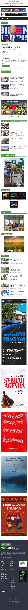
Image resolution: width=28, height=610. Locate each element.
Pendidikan (12, 582)
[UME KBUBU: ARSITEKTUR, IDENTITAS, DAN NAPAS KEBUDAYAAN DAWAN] (5, 267)
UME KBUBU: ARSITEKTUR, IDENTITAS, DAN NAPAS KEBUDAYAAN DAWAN (15, 269)
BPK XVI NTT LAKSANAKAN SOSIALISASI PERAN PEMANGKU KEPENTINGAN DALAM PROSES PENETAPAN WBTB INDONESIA (17, 261)
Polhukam (12, 584)
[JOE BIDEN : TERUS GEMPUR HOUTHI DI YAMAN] (14, 26)
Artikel (11, 561)
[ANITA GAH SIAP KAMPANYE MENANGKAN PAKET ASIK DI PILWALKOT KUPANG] (5, 130)
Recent (14, 121)
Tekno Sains (12, 588)
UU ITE (2, 585)
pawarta (12, 54)
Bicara (4, 56)
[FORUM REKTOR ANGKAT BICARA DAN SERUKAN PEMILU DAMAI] (5, 123)
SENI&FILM (3, 580)
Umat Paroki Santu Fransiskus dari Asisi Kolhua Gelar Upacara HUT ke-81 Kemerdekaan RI (17, 78)
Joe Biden (18, 56)
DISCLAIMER (3, 563)
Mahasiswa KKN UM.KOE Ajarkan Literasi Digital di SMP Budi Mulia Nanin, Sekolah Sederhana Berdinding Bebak (17, 86)
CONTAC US (3, 561)
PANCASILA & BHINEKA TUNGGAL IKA (4, 573)
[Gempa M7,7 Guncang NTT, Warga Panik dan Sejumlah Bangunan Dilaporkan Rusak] (5, 93)
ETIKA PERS (3, 565)
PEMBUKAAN (3, 576)
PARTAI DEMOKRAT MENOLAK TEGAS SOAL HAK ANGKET (18, 292)
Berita (11, 563)
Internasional (4, 44)
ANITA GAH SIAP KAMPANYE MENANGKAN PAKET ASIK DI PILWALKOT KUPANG (16, 132)
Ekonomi (12, 567)
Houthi (15, 56)
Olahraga (12, 578)
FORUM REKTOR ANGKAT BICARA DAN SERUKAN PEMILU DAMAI (17, 124)
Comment (23, 121)
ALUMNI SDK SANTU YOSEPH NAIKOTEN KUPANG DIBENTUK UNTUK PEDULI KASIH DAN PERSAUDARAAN (16, 277)
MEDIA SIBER (3, 569)
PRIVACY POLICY (4, 578)
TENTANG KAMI (4, 582)
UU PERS (3, 587)
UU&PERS (3, 591)
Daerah (11, 565)
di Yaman (7, 56)
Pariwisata (12, 580)
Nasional (12, 576)
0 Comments (23, 54)
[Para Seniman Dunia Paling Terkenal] (5, 146)
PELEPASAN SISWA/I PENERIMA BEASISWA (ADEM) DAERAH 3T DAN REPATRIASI (17, 285)
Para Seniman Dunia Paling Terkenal (18, 146)
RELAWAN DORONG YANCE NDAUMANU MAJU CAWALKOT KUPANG (16, 140)
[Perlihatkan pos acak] (10, 18)
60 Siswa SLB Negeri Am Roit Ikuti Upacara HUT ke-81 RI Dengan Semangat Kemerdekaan (15, 4)
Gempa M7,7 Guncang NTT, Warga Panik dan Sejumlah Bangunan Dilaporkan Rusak (17, 94)
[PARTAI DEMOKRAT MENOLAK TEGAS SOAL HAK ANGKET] (5, 291)
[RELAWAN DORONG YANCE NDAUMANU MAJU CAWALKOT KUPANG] (5, 138)
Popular (6, 121)
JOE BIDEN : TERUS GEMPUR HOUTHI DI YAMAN (12, 49)
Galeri (11, 569)
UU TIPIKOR (3, 589)
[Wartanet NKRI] (2, 18)
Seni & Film (12, 586)
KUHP (2, 567)
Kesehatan (12, 574)
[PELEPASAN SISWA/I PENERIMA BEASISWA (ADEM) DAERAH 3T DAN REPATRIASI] (5, 284)
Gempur (11, 56)
